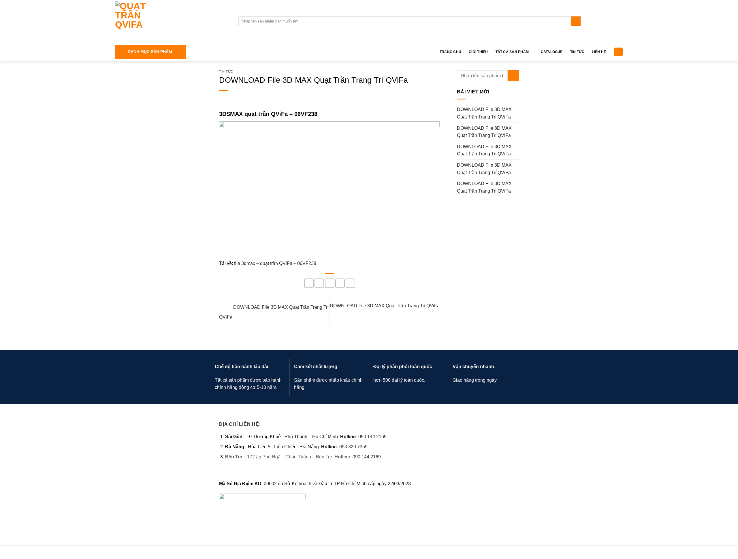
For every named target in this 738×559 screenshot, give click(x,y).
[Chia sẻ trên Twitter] (319, 283)
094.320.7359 (353, 446)
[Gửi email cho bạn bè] (329, 283)
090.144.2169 (372, 436)
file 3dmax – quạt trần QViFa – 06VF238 (275, 263)
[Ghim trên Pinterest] (340, 283)
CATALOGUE (552, 52)
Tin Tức (577, 52)
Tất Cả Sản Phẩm (512, 52)
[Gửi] (576, 21)
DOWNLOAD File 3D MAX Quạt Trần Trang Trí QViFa (484, 113)
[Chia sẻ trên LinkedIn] (350, 283)
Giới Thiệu (478, 52)
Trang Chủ (450, 52)
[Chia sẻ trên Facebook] (309, 283)
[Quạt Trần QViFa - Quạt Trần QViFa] (172, 21)
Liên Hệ (599, 52)
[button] (150, 52)
